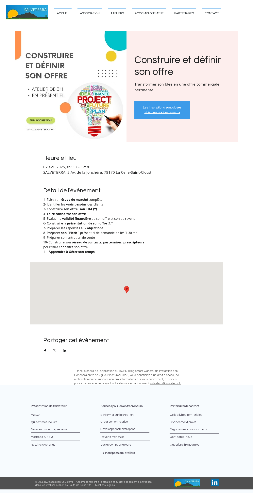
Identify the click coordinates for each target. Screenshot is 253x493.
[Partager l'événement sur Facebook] (45, 350)
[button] (90, 11)
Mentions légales (105, 484)
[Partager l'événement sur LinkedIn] (64, 350)
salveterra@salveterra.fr (165, 383)
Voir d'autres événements (162, 112)
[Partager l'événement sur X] (55, 350)
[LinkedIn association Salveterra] (215, 482)
